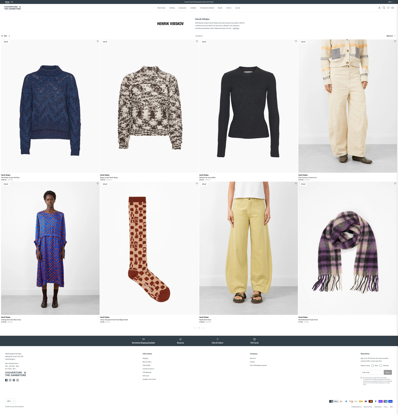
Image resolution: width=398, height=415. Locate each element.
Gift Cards (146, 376)
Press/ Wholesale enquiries (258, 365)
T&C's (391, 407)
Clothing (172, 8)
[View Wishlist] (388, 8)
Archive (228, 8)
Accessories (182, 8)
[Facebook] (6, 380)
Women (7, 2)
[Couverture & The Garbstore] (12, 8)
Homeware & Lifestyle (207, 8)
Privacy (386, 407)
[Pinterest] (14, 380)
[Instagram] (10, 380)
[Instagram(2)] (17, 380)
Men (12, 2)
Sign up (387, 372)
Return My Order (368, 407)
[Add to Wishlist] (97, 41)
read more (236, 28)
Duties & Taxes (378, 407)
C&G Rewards (147, 372)
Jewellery (193, 8)
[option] (199, 3)
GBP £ (390, 2)
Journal (237, 8)
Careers (252, 362)
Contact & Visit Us (148, 369)
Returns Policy (147, 362)
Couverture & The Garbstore (17, 406)
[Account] (379, 7)
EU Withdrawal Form (357, 407)
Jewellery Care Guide (149, 379)
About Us (253, 358)
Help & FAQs (146, 365)
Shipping (145, 358)
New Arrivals (161, 8)
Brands (220, 8)
